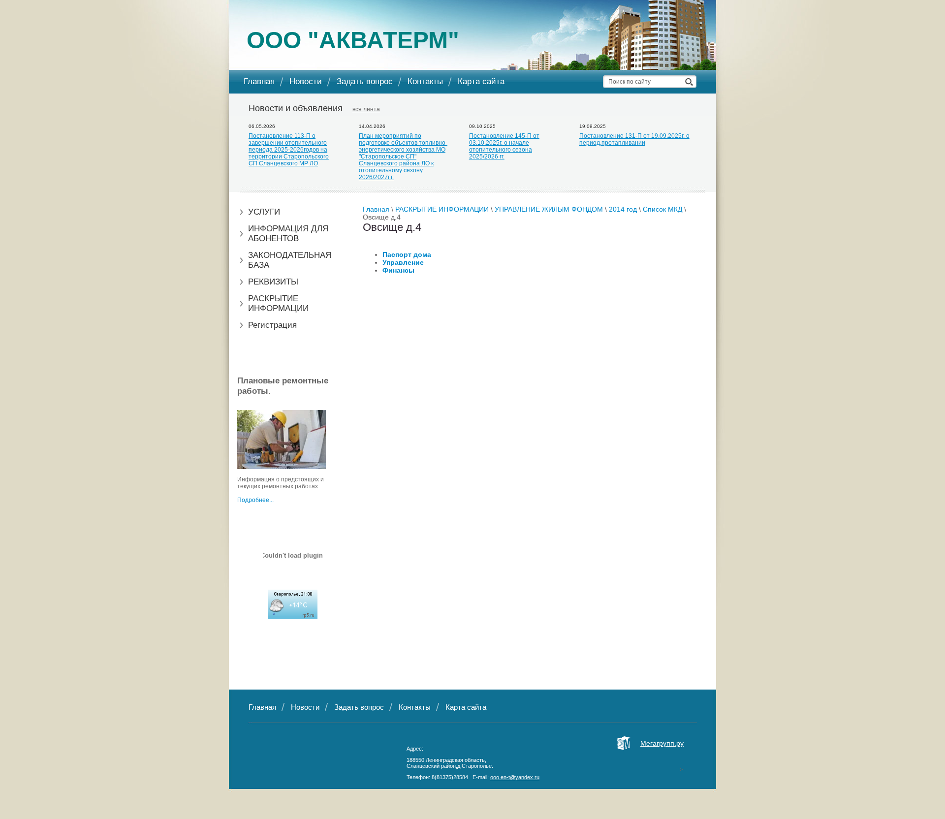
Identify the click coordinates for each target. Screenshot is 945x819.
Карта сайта (481, 81)
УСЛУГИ (264, 212)
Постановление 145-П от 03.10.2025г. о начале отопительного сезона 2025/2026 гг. (504, 146)
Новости (305, 81)
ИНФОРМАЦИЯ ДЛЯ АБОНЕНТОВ (288, 233)
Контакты (425, 81)
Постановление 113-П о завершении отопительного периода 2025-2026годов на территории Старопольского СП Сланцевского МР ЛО (289, 149)
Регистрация (272, 325)
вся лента (366, 109)
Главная (259, 81)
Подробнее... (255, 500)
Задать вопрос (365, 81)
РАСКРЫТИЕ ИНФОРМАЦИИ (278, 303)
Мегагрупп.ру (662, 743)
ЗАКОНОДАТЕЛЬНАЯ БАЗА (289, 260)
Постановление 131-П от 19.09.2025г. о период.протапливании (634, 139)
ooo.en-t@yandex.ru (514, 777)
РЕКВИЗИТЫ (273, 281)
